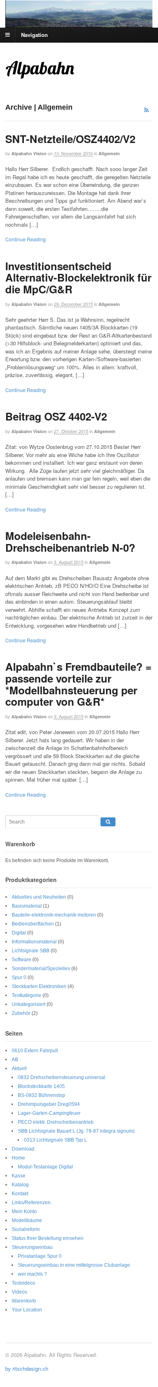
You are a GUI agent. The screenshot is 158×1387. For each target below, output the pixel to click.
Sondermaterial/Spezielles (41, 968)
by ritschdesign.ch (26, 1368)
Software (21, 959)
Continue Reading (25, 239)
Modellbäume (27, 1220)
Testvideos (23, 1283)
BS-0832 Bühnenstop (41, 1095)
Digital (19, 933)
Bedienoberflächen (33, 924)
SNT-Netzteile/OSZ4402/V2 (70, 138)
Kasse (19, 1176)
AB (15, 1059)
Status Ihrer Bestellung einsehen (47, 1238)
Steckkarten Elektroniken (39, 986)
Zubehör (21, 1013)
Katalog (20, 1185)
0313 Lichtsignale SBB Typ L (55, 1140)
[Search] (107, 821)
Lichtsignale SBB (30, 951)
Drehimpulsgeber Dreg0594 (49, 1104)
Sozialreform (26, 1229)
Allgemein (109, 153)
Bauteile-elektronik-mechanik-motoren (54, 915)
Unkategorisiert (28, 1004)
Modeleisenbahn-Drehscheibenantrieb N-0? (70, 541)
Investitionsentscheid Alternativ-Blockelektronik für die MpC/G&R (78, 277)
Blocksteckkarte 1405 (41, 1086)
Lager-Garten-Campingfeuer (49, 1113)
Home (18, 1158)
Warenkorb (24, 1301)
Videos (19, 1292)
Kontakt (20, 1193)
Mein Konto (24, 1211)
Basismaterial (27, 906)
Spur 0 (19, 977)
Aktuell (19, 1068)
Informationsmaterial (34, 942)
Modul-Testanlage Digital (45, 1167)
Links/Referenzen (31, 1202)
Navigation (34, 34)
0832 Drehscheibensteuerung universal (61, 1077)
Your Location (27, 1310)
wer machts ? (32, 1274)
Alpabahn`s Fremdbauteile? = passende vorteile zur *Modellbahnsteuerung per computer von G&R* (78, 684)
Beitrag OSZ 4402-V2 (56, 416)
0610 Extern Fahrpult (35, 1050)
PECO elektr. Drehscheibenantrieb (56, 1122)
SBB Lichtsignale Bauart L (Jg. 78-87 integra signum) (76, 1131)
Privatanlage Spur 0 (40, 1256)
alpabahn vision (29, 153)
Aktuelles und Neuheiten (39, 897)
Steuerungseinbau (32, 1247)
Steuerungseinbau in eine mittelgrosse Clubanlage (74, 1265)
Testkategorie (26, 995)
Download (23, 1149)
